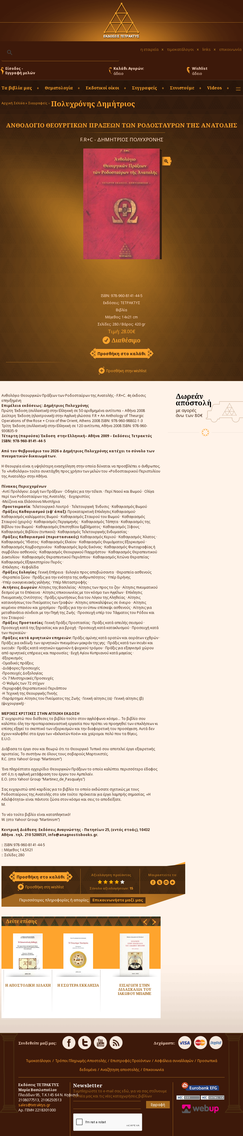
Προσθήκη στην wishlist (126, 370)
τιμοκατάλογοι (180, 49)
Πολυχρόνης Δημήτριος (93, 103)
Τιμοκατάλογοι (38, 1060)
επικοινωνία (230, 49)
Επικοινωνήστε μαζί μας (117, 900)
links (206, 49)
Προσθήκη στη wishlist (44, 886)
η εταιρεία (149, 49)
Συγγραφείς (37, 103)
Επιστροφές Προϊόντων (131, 1060)
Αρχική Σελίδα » (14, 103)
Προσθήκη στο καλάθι (121, 353)
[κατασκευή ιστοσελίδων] (200, 1111)
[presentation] (145, 922)
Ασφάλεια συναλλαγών (174, 1060)
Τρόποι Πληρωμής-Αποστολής (80, 1060)
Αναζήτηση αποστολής (119, 1069)
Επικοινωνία (153, 1069)
